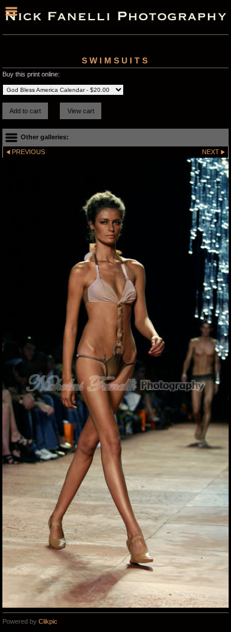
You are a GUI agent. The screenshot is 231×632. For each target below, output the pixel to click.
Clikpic (47, 621)
